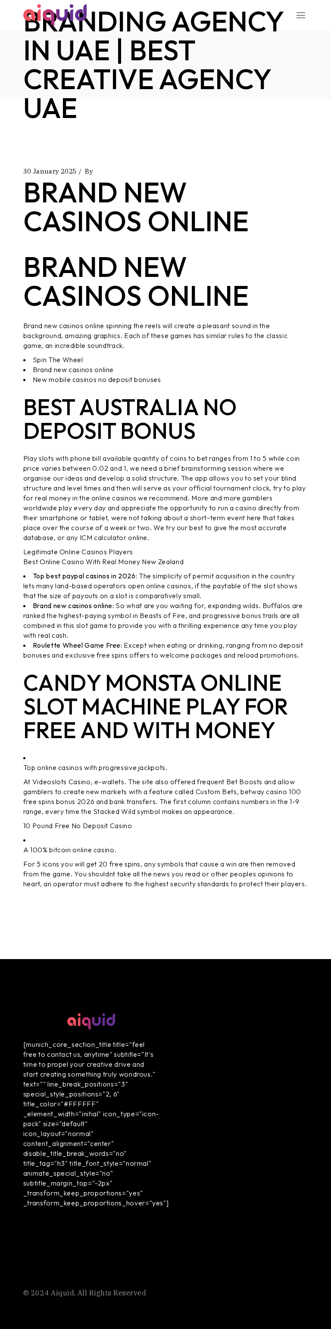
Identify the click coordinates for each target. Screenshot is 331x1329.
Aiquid (62, 1293)
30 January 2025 (50, 171)
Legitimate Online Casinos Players (78, 551)
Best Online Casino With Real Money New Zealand (103, 561)
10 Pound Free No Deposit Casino (77, 825)
